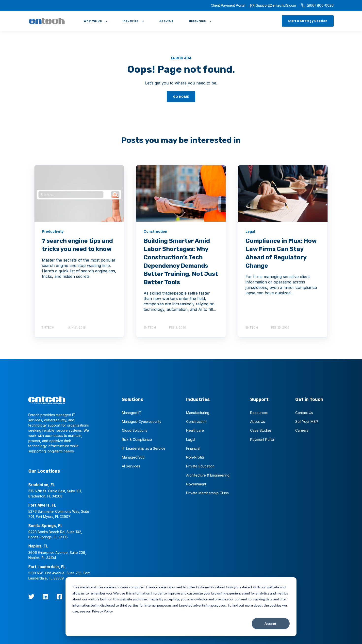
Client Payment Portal (228, 5)
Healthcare (195, 430)
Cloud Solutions (134, 430)
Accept (270, 623)
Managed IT (132, 413)
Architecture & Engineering (208, 475)
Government (196, 484)
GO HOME (181, 97)
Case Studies (261, 430)
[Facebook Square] (59, 597)
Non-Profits (195, 457)
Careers (301, 430)
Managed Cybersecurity (141, 421)
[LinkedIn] (45, 597)
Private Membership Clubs (207, 493)
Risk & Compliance (137, 439)
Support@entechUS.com (276, 5)
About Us (257, 421)
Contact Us (304, 413)
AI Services (131, 466)
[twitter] (31, 597)
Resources (259, 413)
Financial (193, 448)
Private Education (200, 466)
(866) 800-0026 (320, 5)
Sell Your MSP (306, 421)
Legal (190, 439)
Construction (196, 421)
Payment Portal (262, 439)
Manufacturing (197, 413)
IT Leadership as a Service (143, 448)
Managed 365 (133, 457)
